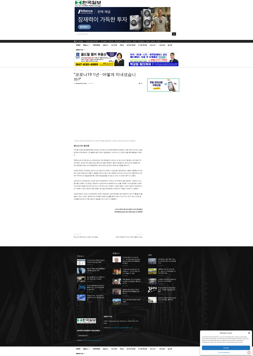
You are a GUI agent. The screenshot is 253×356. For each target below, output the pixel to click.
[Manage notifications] (249, 352)
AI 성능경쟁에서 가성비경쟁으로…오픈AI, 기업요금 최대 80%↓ (166, 289)
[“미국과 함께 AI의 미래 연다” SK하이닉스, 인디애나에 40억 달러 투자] (81, 288)
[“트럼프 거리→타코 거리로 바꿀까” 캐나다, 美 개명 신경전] (81, 298)
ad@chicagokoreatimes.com (92, 340)
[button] (249, 333)
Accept (226, 348)
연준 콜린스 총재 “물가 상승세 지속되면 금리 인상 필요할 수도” (167, 261)
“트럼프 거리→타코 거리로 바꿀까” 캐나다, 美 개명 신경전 (95, 297)
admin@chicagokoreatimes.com (122, 328)
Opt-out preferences (224, 352)
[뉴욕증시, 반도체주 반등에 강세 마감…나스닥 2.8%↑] (152, 281)
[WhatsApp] (89, 88)
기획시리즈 (89, 70)
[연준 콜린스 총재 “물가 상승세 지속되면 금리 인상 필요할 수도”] (152, 261)
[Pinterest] (85, 88)
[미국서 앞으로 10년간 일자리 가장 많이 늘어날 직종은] (81, 262)
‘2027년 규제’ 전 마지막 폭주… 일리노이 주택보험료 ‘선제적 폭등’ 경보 (167, 271)
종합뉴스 (81, 70)
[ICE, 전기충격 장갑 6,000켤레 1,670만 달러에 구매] (81, 271)
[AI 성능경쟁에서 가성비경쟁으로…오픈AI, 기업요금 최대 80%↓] (152, 290)
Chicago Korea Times (81, 83)
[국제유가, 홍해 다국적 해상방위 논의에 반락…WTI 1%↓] (152, 300)
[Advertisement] (163, 110)
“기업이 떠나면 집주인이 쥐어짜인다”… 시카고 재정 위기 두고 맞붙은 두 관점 (131, 271)
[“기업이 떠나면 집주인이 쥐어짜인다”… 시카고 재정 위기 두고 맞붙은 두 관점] (117, 271)
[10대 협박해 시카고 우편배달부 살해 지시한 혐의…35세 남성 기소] (117, 281)
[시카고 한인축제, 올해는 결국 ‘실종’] (117, 302)
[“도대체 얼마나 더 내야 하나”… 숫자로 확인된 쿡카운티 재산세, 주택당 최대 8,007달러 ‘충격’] (117, 259)
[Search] (174, 34)
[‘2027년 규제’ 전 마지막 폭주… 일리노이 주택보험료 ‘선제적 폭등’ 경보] (152, 271)
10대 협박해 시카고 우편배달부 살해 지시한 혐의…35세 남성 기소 (131, 281)
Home (75, 70)
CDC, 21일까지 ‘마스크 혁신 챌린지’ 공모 (129, 237)
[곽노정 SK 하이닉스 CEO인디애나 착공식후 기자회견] (81, 279)
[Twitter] (80, 88)
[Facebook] (76, 88)
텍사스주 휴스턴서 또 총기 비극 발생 (86, 237)
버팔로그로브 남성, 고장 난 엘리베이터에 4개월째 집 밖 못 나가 (131, 291)
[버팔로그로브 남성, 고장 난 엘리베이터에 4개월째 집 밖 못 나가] (117, 291)
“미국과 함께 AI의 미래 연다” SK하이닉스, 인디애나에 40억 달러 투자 (95, 287)
